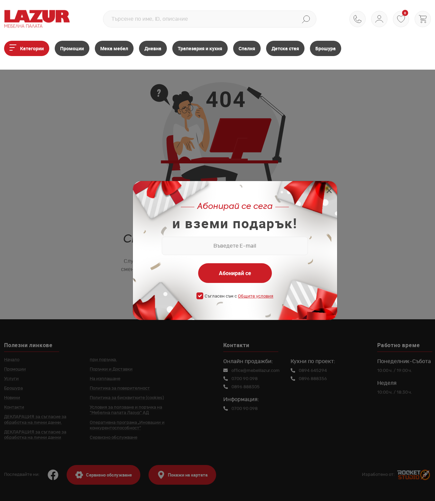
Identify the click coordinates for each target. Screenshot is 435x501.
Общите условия (255, 296)
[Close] (329, 191)
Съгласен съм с (239, 296)
